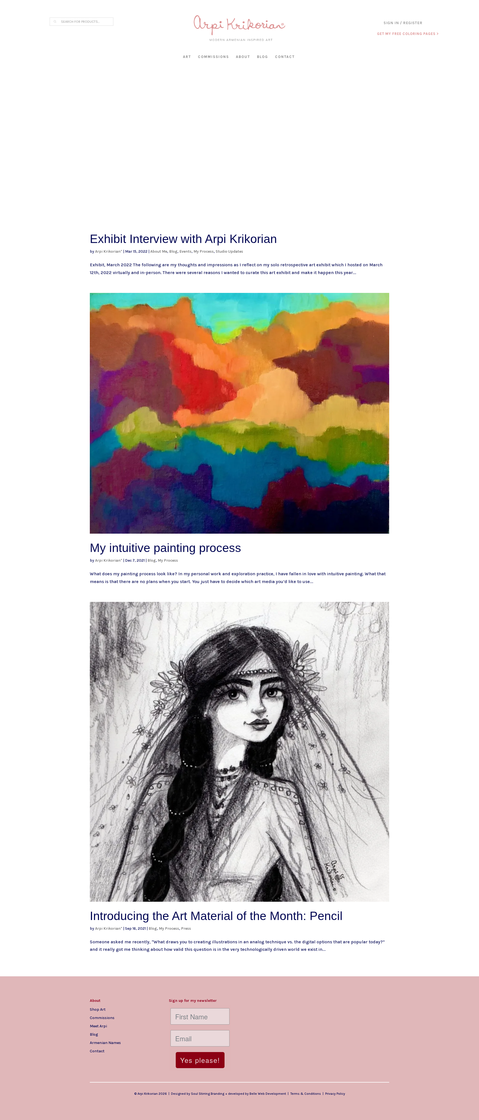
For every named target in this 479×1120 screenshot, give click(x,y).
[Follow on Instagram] (94, 1059)
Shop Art (98, 1009)
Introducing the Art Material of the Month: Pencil (216, 916)
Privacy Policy (335, 1094)
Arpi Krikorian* (108, 251)
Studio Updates (229, 251)
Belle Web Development (267, 1094)
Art (187, 57)
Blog (262, 57)
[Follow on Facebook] (105, 1059)
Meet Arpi (98, 1026)
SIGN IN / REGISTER (403, 23)
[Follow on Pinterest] (127, 1059)
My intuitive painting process (165, 547)
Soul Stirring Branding (207, 1094)
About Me (158, 251)
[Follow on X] (116, 1059)
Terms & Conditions (305, 1094)
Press (186, 928)
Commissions (213, 57)
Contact (285, 57)
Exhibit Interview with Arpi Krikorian (183, 238)
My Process (203, 251)
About (243, 57)
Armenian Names (105, 1042)
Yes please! (200, 1060)
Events (185, 251)
